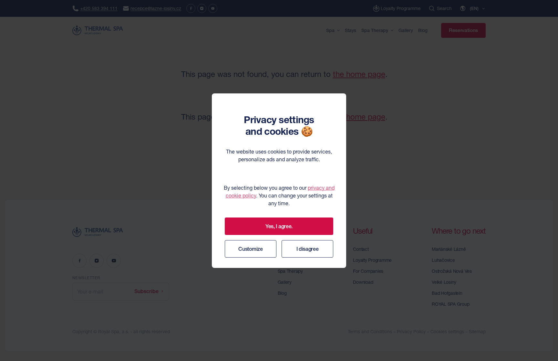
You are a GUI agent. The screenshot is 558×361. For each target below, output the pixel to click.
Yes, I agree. (279, 226)
